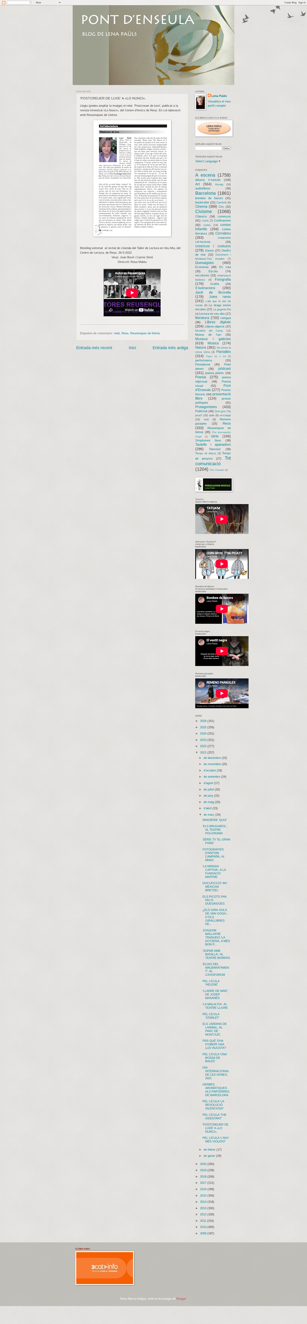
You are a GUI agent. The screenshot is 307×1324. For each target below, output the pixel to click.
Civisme (203, 211)
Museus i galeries (213, 339)
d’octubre (210, 770)
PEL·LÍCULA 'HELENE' (211, 982)
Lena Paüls (219, 96)
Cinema (201, 206)
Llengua (225, 318)
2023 (203, 740)
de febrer (210, 1149)
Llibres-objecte (214, 326)
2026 (203, 721)
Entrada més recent (94, 347)
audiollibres (202, 188)
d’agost (209, 783)
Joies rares (220, 297)
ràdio (211, 415)
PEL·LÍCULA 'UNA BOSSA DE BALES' (215, 1058)
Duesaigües (204, 263)
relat (117, 333)
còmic (205, 220)
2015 (203, 1195)
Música (213, 343)
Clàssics (201, 216)
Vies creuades (217, 470)
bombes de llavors (209, 198)
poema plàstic (214, 373)
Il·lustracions (205, 288)
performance (203, 360)
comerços (224, 216)
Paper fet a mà (216, 356)
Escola (213, 271)
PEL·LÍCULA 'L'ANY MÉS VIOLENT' (216, 1139)
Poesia (200, 377)
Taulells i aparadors (213, 444)
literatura (202, 318)
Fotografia (223, 279)
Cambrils (221, 202)
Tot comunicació (213, 460)
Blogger (181, 1298)
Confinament (222, 220)
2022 (203, 746)
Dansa (209, 250)
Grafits (214, 284)
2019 (203, 1170)
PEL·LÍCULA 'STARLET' (211, 1015)
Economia (201, 267)
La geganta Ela (222, 309)
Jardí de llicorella (213, 292)
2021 (203, 752)
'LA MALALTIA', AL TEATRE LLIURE (215, 1006)
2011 (203, 1220)
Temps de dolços (205, 453)
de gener (210, 1156)
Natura (200, 347)
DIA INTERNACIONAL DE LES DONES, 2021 (216, 1073)
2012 (203, 1214)
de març (209, 814)
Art (197, 184)
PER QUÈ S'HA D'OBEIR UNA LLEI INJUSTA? (214, 1044)
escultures (202, 275)
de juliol (209, 789)
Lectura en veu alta (212, 313)
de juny (209, 795)
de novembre (213, 764)
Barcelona (205, 193)
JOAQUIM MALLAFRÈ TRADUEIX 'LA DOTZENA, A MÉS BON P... (216, 937)
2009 (203, 1233)
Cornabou (223, 233)
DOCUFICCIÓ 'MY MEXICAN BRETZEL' (215, 886)
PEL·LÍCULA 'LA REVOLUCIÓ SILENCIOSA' (213, 1105)
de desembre (213, 758)
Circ (221, 206)
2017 (203, 1182)
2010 (203, 1227)
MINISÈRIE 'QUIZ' (215, 820)
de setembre (212, 776)
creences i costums (213, 246)
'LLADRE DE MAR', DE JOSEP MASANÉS (215, 994)
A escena (205, 175)
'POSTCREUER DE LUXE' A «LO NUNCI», (215, 1128)
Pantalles (223, 352)
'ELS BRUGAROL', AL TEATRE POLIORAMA (215, 830)
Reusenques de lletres (145, 333)
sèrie (215, 436)
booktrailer (202, 202)
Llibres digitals (218, 322)
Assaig (219, 184)
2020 (203, 1164)
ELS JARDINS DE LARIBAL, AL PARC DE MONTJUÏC (215, 1029)
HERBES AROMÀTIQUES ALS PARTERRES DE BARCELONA (216, 1090)
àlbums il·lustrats (208, 180)
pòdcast (224, 368)
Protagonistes (206, 407)
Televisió (214, 449)
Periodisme (202, 364)
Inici (132, 347)
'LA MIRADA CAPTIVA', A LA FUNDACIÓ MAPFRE (214, 872)
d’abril (208, 808)
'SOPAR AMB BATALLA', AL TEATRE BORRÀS (216, 954)
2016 (203, 1189)
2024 (203, 733)
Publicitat (201, 411)
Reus (125, 333)
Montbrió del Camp (209, 330)
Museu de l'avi (208, 334)
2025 (203, 727)
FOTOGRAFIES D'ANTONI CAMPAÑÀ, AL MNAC (214, 855)
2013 (203, 1208)
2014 (203, 1201)
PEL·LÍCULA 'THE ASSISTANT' (215, 1116)
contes (207, 225)
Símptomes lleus (208, 440)
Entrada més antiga (170, 347)
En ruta (225, 267)
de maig (209, 802)
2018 (203, 1176)
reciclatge (225, 415)
